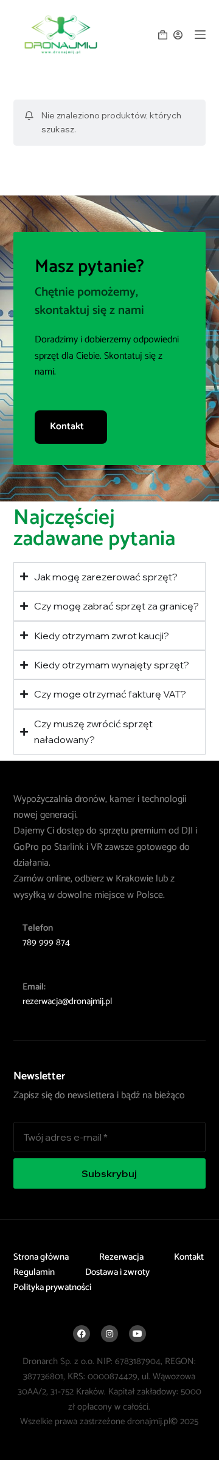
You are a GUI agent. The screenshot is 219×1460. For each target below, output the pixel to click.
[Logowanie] (177, 34)
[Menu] (200, 34)
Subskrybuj (109, 1173)
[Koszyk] (162, 34)
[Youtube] (137, 1333)
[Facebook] (81, 1333)
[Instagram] (109, 1333)
